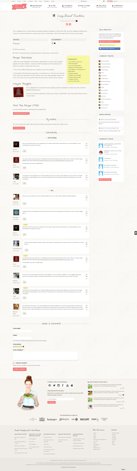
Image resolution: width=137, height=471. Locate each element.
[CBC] (74, 419)
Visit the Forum (105, 179)
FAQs (94, 438)
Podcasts (114, 438)
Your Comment (18, 350)
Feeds (113, 444)
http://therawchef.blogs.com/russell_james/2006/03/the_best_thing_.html (55, 160)
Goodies (114, 430)
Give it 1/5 (16, 346)
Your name (17, 328)
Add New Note (20, 128)
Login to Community (107, 41)
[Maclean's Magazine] (84, 419)
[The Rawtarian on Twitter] (54, 385)
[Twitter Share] (67, 24)
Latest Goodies (115, 433)
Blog (113, 443)
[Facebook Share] (70, 24)
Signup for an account (108, 45)
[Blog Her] (64, 419)
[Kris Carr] (52, 419)
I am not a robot (22, 363)
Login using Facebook (107, 48)
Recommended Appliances (99, 439)
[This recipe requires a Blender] (52, 43)
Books (113, 441)
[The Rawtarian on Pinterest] (49, 385)
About (94, 433)
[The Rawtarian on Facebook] (63, 385)
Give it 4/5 (21, 346)
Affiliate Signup (97, 447)
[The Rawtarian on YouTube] (67, 385)
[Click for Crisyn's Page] (76, 21)
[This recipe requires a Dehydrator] (55, 43)
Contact (95, 446)
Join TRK (95, 441)
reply (24, 151)
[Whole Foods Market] (42, 419)
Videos (113, 436)
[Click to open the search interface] (103, 1)
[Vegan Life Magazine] (95, 419)
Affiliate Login (96, 449)
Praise (94, 443)
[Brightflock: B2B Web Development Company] (123, 469)
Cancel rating (14, 346)
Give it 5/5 (23, 346)
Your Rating (17, 344)
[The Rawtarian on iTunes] (72, 385)
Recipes (114, 434)
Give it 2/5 (18, 346)
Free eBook (96, 444)
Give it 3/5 (19, 346)
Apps (94, 436)
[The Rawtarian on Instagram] (58, 385)
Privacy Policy (64, 467)
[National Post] (104, 419)
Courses (114, 439)
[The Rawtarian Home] (19, 6)
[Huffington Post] (33, 419)
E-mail (15, 335)
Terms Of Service (72, 467)
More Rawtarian (98, 430)
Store (94, 434)
